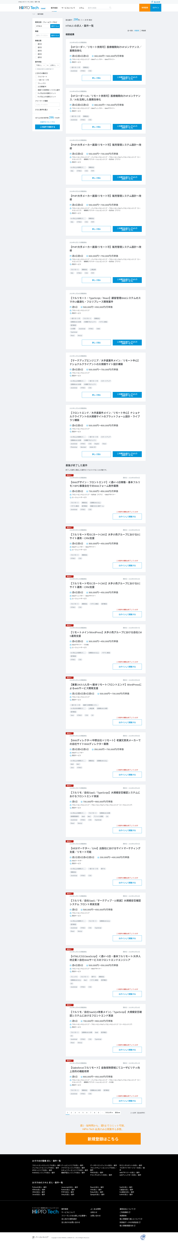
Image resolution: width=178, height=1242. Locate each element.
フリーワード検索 (41, 101)
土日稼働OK (42, 86)
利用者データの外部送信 (129, 1222)
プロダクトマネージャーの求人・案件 (132, 1169)
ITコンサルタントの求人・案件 (101, 1175)
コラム (81, 8)
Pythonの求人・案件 (39, 1187)
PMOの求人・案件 (96, 1172)
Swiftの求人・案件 (126, 1187)
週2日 (40, 47)
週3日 (40, 51)
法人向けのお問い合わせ (70, 1222)
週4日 (40, 54)
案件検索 (54, 8)
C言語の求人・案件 (126, 1190)
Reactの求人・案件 (97, 1187)
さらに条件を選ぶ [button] (41, 110)
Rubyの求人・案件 (96, 1192)
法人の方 (157, 2)
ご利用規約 (124, 1212)
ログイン (156, 7)
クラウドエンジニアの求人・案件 (73, 1168)
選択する (54, 26)
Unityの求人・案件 (67, 1194)
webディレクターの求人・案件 (130, 1175)
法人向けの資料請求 (69, 1219)
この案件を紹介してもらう (127, 78)
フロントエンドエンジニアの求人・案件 (46, 1165)
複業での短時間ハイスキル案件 (49, 90)
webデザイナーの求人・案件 (130, 1172)
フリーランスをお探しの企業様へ (74, 1216)
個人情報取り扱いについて (130, 1219)
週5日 (40, 57)
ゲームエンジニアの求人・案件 (72, 1165)
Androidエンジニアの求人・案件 (43, 1173)
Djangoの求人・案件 (97, 1194)
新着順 (137, 31)
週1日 (40, 44)
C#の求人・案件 (96, 1190)
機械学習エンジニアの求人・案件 (73, 1173)
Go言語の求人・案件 (127, 1192)
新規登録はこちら (103, 1139)
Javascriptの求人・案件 (69, 1187)
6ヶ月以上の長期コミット (47, 97)
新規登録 (145, 7)
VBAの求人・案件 (38, 1192)
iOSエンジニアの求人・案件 (42, 1170)
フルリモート (42, 77)
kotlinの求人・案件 (126, 1194)
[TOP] (32, 8)
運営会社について (126, 1209)
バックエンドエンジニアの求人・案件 (45, 1168)
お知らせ (93, 1212)
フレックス (42, 83)
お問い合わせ (95, 1216)
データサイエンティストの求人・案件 (103, 1165)
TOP (33, 14)
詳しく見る (96, 78)
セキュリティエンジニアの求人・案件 (74, 1170)
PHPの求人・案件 (67, 1192)
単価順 (143, 31)
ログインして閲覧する (127, 517)
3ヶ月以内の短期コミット (47, 93)
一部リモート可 (43, 80)
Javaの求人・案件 (38, 1194)
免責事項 (123, 1216)
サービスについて (68, 8)
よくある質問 (95, 1209)
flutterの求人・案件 (68, 1190)
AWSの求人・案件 (38, 1190)
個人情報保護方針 (126, 1226)
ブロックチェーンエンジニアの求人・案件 (103, 1169)
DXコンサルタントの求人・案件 (131, 1165)
